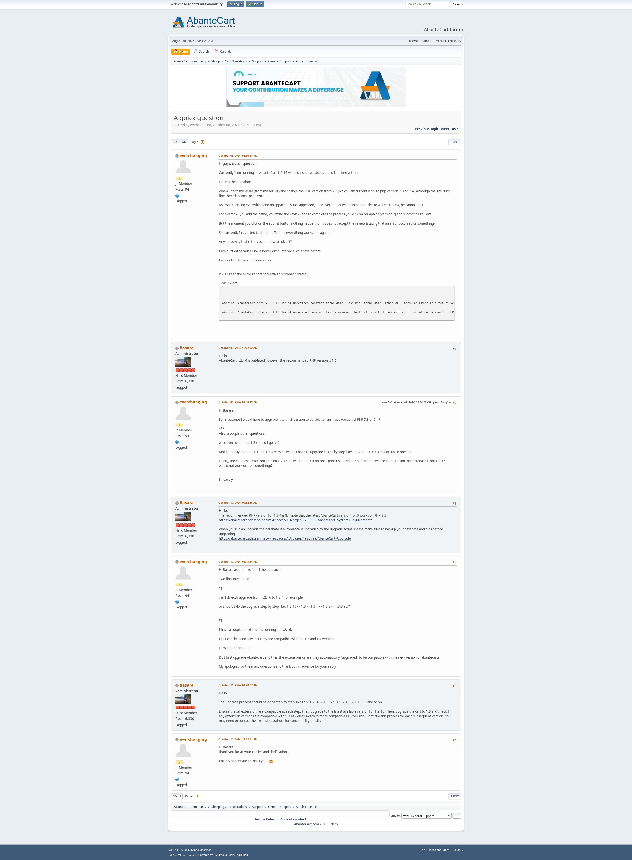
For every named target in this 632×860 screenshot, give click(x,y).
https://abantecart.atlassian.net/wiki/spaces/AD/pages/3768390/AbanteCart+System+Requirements (295, 520)
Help (422, 850)
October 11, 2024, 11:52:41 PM (237, 739)
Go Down (179, 142)
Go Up (177, 796)
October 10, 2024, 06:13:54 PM (237, 561)
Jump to (395, 815)
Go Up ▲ (458, 850)
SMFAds (172, 855)
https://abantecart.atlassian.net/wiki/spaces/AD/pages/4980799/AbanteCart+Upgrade (285, 538)
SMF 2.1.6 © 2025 (179, 849)
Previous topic (427, 129)
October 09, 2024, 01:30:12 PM (237, 402)
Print (455, 142)
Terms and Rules (439, 850)
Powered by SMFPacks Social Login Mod (223, 854)
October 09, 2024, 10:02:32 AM (237, 348)
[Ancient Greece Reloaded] (177, 195)
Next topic (449, 129)
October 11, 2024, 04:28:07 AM (237, 685)
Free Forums (189, 855)
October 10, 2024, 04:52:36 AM (237, 502)
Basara (187, 348)
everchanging (193, 155)
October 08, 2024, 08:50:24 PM (237, 155)
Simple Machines (201, 849)
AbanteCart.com (306, 824)
